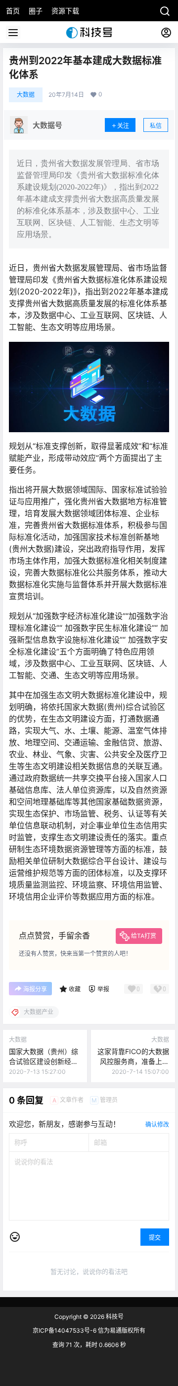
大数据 (26, 94)
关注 (123, 125)
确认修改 (157, 1124)
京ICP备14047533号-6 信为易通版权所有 (89, 1330)
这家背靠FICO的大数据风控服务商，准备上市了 (133, 1061)
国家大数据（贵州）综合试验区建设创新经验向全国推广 (43, 1061)
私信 (156, 125)
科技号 (114, 1316)
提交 (155, 1237)
